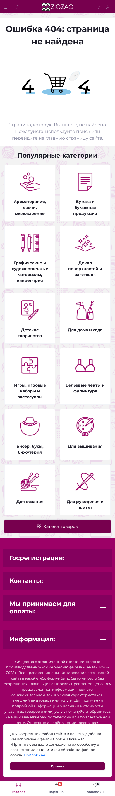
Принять (57, 766)
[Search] (17, 6)
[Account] (109, 6)
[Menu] (7, 6)
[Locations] (99, 6)
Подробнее (34, 755)
